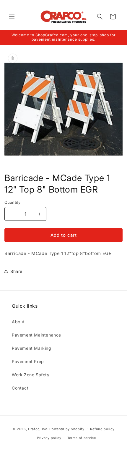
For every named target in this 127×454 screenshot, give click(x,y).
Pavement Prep (28, 361)
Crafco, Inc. (38, 429)
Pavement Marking (31, 348)
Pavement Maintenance (36, 334)
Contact (20, 387)
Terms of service (81, 438)
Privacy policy (49, 438)
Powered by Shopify (66, 429)
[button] (11, 16)
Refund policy (102, 429)
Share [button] (16, 271)
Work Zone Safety (31, 374)
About (18, 321)
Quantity (12, 202)
